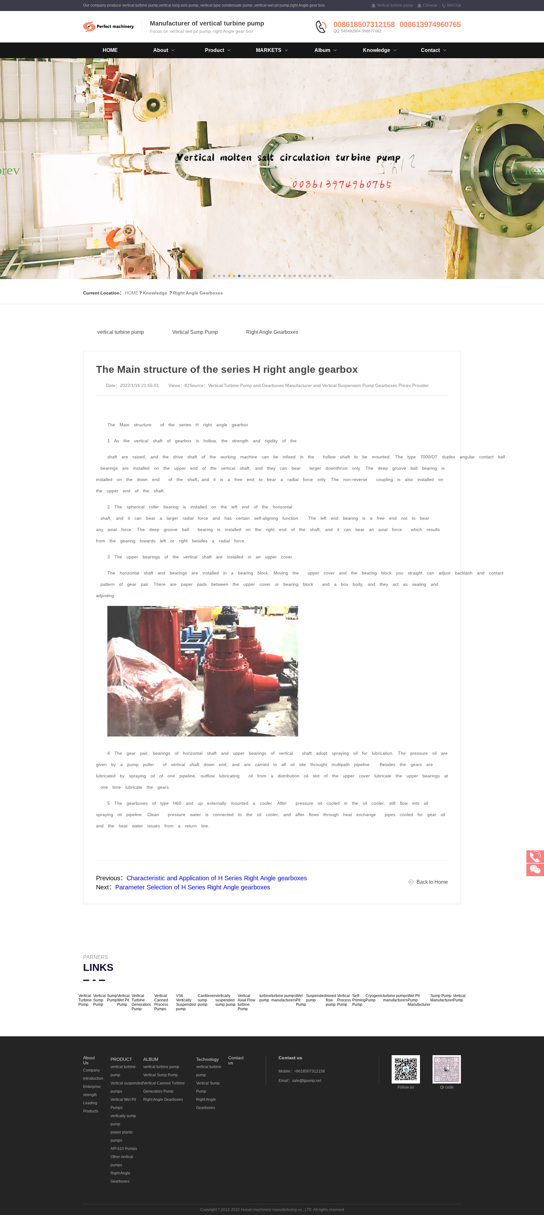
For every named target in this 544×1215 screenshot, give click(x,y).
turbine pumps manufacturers (283, 998)
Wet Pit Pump (301, 1000)
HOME (110, 50)
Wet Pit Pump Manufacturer (419, 1000)
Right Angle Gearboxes (198, 292)
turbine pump (265, 998)
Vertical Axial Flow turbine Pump (246, 1002)
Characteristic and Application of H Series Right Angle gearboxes (217, 878)
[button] (214, 276)
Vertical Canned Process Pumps (161, 1002)
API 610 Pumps (123, 1148)
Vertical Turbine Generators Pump (141, 1002)
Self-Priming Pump (359, 1000)
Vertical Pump (459, 998)
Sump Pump (112, 998)
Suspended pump (316, 998)
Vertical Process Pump (344, 1000)
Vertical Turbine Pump (85, 1000)
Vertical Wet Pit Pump (123, 1000)
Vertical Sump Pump (195, 332)
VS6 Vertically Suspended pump (186, 1002)
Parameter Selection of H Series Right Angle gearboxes (192, 887)
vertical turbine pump (120, 332)
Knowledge (155, 292)
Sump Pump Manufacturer (441, 998)
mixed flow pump (331, 1000)
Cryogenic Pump (374, 998)
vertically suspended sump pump (225, 1000)
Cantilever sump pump (206, 1000)
